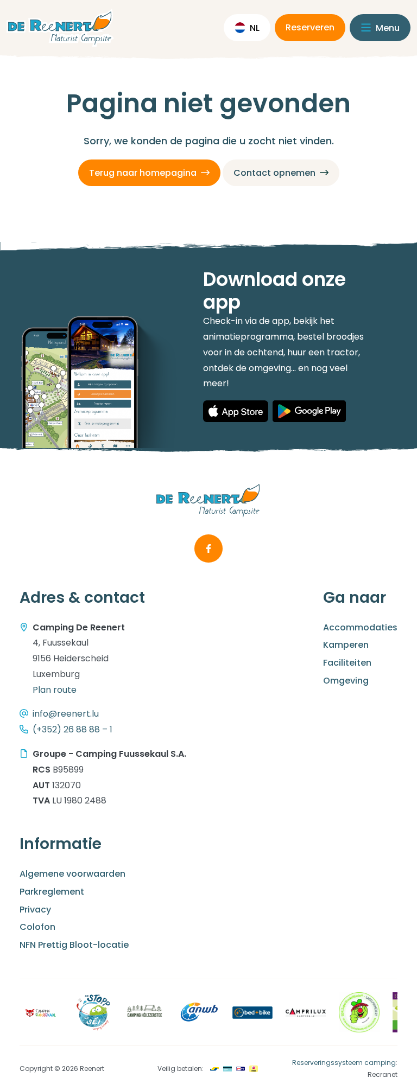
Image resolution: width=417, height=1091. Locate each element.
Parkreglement (52, 891)
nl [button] (255, 28)
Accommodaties (360, 627)
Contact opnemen (274, 173)
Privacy (35, 909)
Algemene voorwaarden (72, 873)
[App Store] (235, 411)
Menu (387, 28)
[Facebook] (208, 548)
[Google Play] (309, 411)
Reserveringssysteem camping (344, 1062)
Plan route (55, 690)
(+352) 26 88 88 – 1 (72, 729)
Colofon (37, 927)
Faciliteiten (347, 662)
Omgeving (346, 680)
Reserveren (310, 27)
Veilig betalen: (180, 1068)
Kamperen (346, 645)
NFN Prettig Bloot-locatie (74, 945)
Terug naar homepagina (143, 173)
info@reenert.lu (66, 713)
